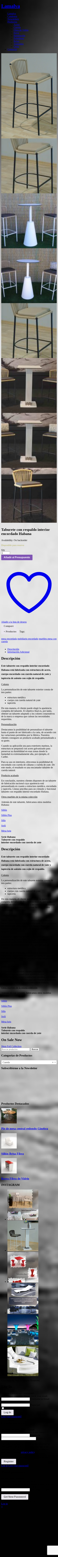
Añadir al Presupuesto (17, 557)
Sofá (3, 825)
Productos (12, 21)
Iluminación (19, 35)
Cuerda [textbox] (28, 1062)
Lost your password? (11, 1416)
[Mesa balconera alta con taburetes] (29, 275)
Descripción (13, 649)
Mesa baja (6, 831)
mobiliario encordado (27, 638)
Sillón (4, 810)
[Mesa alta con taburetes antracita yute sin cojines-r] (29, 385)
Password (35, 1405)
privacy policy (28, 1452)
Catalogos (12, 16)
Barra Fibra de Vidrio (15, 1178)
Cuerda (17, 27)
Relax (16, 41)
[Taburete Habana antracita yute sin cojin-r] (29, 495)
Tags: (22, 631)
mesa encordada (9, 638)
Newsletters (13, 19)
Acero (17, 24)
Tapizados (19, 44)
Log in (4, 1465)
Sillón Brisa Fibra (12, 1153)
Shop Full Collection (11, 1046)
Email (39, 1438)
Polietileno (19, 38)
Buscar (35, 1049)
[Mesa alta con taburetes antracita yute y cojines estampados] (29, 440)
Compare (9, 626)
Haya (16, 33)
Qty (3, 550)
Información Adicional (18, 652)
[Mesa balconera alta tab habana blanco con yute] (29, 220)
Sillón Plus (6, 815)
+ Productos (10, 631)
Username (35, 1435)
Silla (3, 820)
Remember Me (12, 1408)
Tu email (8, 1083)
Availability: (7, 540)
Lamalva (11, 13)
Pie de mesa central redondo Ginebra (24, 1128)
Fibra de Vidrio (21, 30)
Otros (16, 46)
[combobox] (29, 1062)
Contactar (12, 49)
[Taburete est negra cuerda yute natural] (29, 165)
